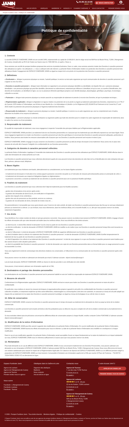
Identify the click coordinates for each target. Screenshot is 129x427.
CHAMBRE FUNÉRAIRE (81, 8)
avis (82, 382)
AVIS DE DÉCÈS (31, 8)
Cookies (78, 414)
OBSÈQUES (44, 8)
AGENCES (66, 8)
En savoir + (70, 375)
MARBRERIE (55, 8)
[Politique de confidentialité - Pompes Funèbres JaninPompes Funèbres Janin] (8, 4)
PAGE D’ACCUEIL (17, 8)
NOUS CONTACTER (98, 8)
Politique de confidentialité (65, 414)
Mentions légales (49, 414)
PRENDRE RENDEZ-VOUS (116, 8)
